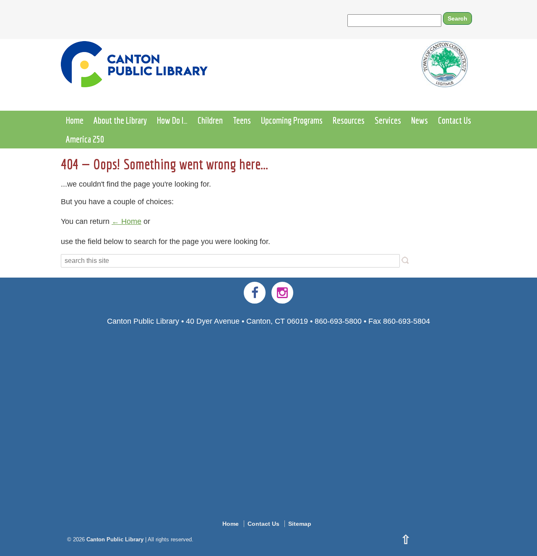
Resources (349, 120)
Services (388, 120)
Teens (242, 120)
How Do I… (172, 120)
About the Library (120, 120)
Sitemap (299, 523)
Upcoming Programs (292, 120)
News (419, 120)
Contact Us (454, 120)
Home (74, 120)
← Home (126, 221)
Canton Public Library (115, 539)
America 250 (85, 139)
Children (210, 120)
